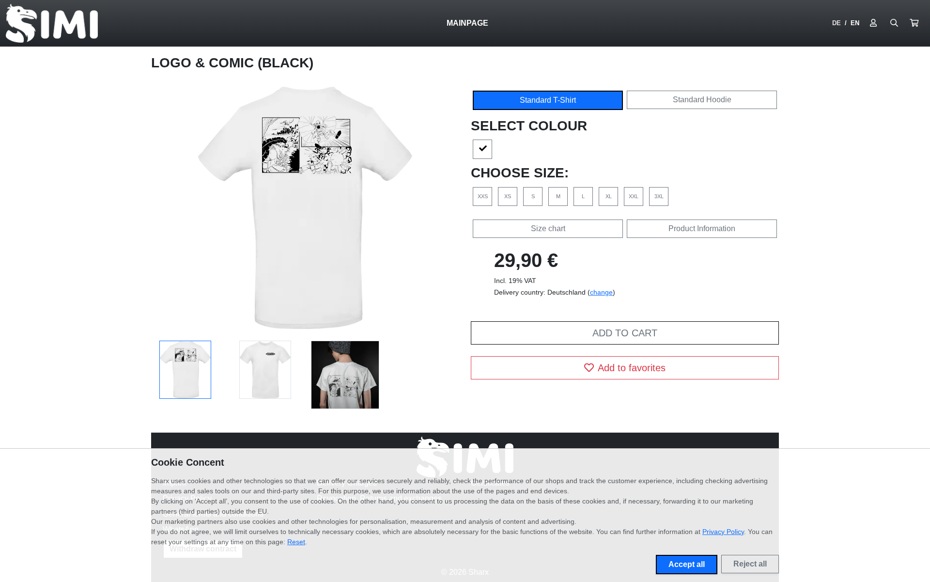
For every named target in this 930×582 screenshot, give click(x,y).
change (601, 292)
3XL (659, 196)
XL (608, 196)
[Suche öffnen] (894, 23)
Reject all (750, 564)
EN (855, 23)
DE (836, 23)
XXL (633, 196)
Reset (296, 542)
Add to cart (624, 333)
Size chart (548, 228)
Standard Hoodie (702, 99)
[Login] (873, 23)
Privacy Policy (723, 531)
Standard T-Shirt (548, 100)
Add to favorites (632, 367)
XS (507, 196)
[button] (914, 23)
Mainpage (467, 23)
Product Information (701, 228)
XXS (483, 196)
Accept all (686, 564)
